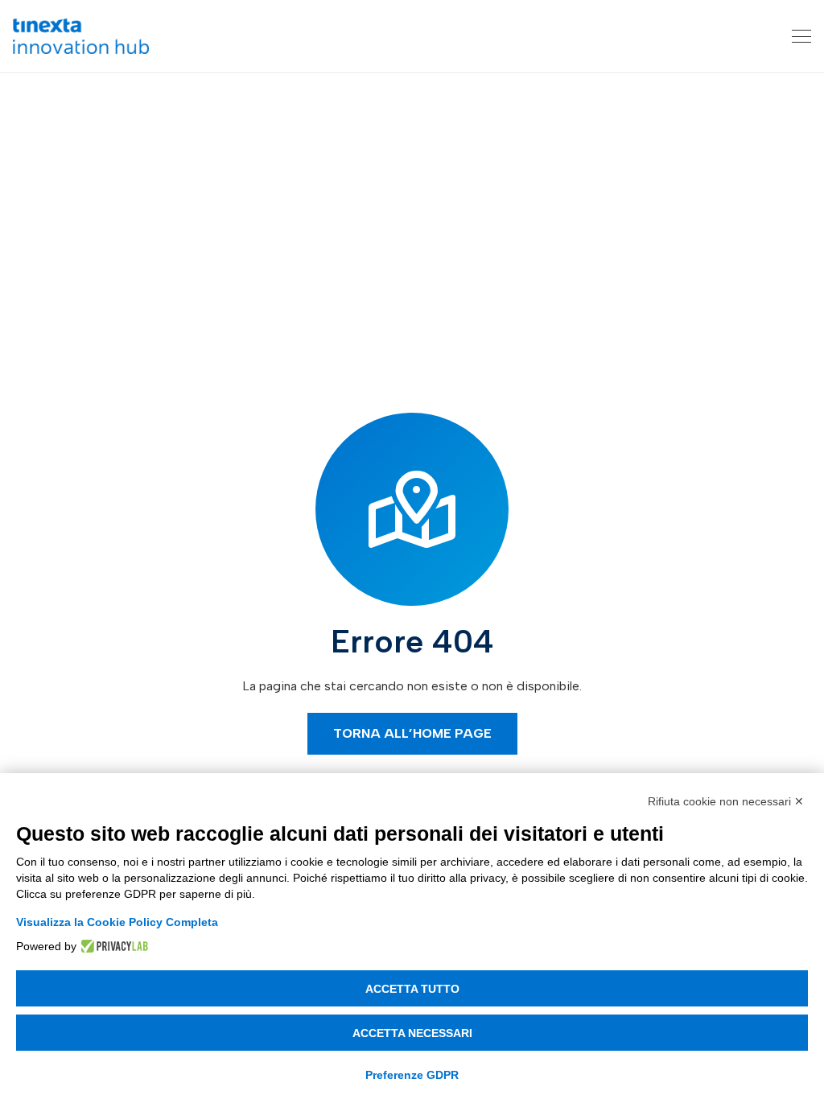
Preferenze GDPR (412, 1074)
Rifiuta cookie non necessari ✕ (726, 801)
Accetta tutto (412, 988)
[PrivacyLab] (112, 946)
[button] (801, 36)
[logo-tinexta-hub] (81, 36)
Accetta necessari (412, 1033)
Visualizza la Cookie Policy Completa (117, 922)
